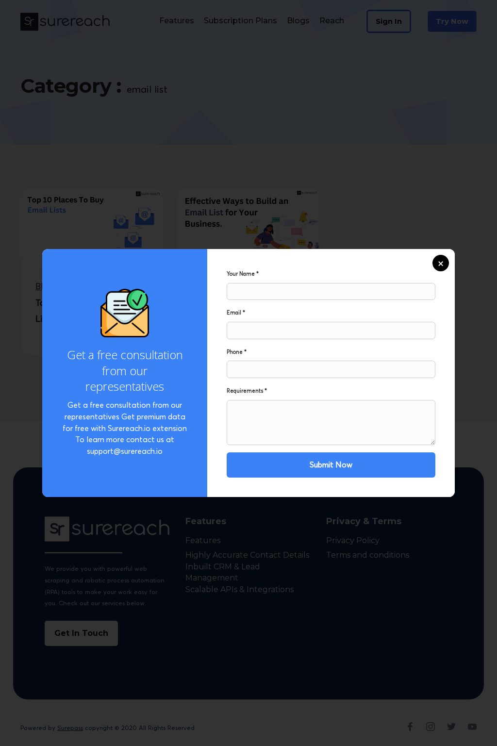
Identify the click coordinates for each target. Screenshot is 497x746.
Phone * (237, 351)
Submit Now (331, 464)
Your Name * (243, 273)
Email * (236, 312)
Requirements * (247, 390)
